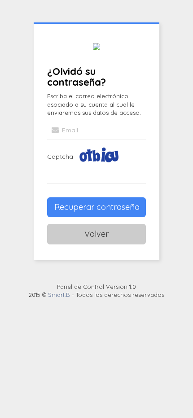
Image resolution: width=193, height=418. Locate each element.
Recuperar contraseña (97, 207)
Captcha (60, 156)
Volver (96, 234)
